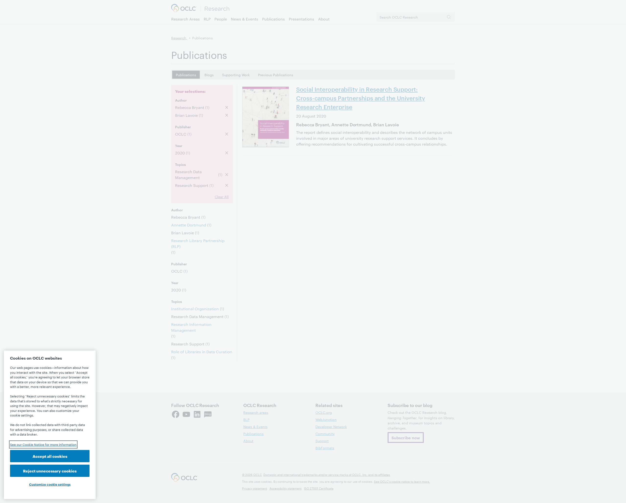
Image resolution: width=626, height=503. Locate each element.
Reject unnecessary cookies (50, 470)
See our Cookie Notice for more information (43, 444)
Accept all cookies (50, 456)
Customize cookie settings (50, 484)
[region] (50, 425)
